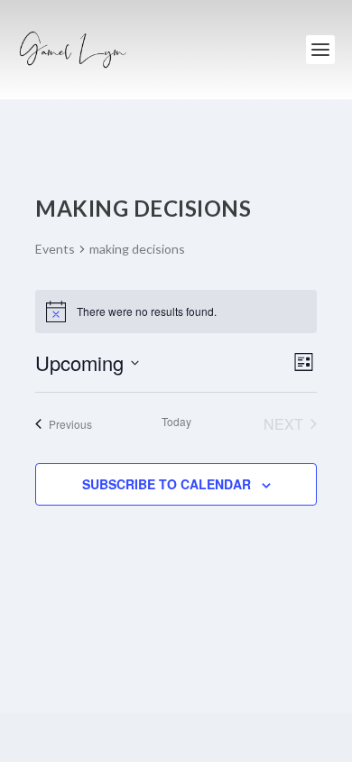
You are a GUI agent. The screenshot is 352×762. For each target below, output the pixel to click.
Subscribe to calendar (166, 484)
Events (55, 248)
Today (176, 421)
